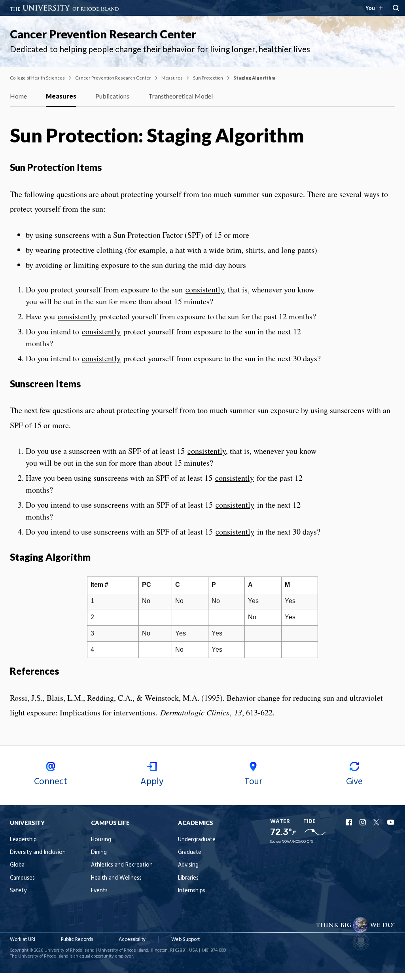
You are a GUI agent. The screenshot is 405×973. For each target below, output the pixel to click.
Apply (151, 782)
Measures (172, 77)
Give (354, 782)
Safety (18, 890)
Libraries (188, 878)
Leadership (23, 839)
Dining (99, 852)
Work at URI (22, 939)
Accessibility (132, 939)
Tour (253, 782)
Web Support (185, 939)
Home (18, 96)
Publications (112, 96)
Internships (191, 890)
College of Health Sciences (37, 77)
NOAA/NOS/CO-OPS (297, 842)
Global (18, 865)
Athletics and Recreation (122, 865)
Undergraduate (197, 839)
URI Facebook (350, 822)
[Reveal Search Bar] (396, 8)
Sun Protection (208, 77)
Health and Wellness (116, 878)
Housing (101, 839)
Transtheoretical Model (180, 96)
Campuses (22, 878)
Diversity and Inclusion (38, 852)
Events (99, 890)
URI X (377, 822)
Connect (50, 782)
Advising (188, 865)
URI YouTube (391, 822)
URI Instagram (363, 822)
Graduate (189, 852)
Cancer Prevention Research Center (103, 34)
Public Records (77, 939)
